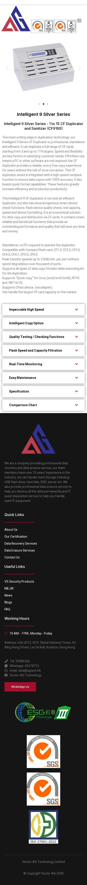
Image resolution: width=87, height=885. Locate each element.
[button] (7, 67)
